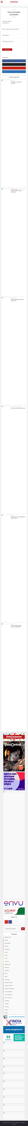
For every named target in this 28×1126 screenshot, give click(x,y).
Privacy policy (5, 57)
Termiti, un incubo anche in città (18, 408)
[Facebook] (10, 922)
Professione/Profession (8, 41)
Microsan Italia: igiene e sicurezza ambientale (16, 626)
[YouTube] (6, 922)
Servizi (14, 9)
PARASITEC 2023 (14, 189)
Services (20, 189)
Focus (12, 406)
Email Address (6, 23)
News (12, 298)
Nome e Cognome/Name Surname (10, 29)
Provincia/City (5, 35)
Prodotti (16, 406)
